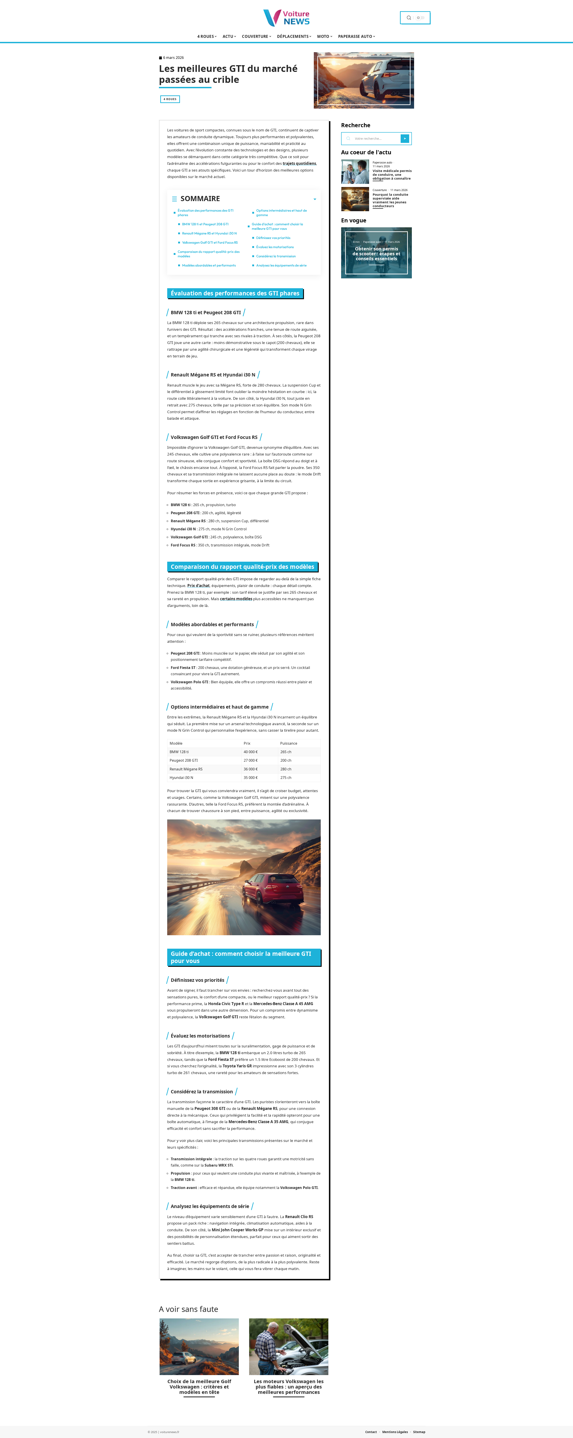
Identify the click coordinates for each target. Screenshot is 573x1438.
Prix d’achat (198, 585)
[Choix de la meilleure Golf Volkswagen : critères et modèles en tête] (199, 1347)
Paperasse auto (382, 162)
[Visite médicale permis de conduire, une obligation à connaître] (355, 171)
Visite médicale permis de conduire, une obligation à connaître (392, 174)
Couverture (380, 190)
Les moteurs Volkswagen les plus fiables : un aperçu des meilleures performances (289, 1386)
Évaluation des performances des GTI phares (205, 212)
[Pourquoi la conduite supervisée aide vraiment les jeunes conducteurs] (355, 199)
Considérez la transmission (276, 256)
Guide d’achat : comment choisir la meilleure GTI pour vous (277, 226)
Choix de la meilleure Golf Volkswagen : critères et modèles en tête (199, 1386)
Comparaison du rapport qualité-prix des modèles (208, 253)
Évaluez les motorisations (275, 247)
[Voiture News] (286, 17)
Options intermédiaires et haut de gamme (281, 212)
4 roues (170, 99)
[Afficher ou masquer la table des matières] (268, 199)
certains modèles (236, 598)
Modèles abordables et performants (209, 265)
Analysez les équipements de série (281, 265)
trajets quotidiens (299, 163)
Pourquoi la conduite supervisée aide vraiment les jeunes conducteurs (390, 200)
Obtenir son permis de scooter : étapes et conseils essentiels (376, 254)
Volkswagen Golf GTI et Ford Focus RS (210, 242)
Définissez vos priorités (273, 238)
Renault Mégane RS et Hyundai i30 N (209, 233)
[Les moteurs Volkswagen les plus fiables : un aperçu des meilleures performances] (288, 1347)
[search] (409, 17)
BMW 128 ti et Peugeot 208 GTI (205, 224)
